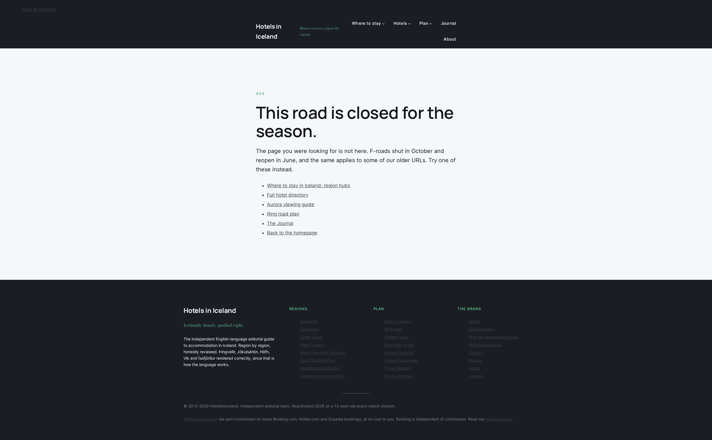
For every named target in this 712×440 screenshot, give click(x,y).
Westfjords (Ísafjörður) (320, 368)
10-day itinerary (399, 376)
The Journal (280, 223)
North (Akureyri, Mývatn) (322, 352)
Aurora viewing (398, 321)
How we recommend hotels (493, 337)
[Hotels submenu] (409, 23)
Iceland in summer (401, 360)
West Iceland (312, 344)
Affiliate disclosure (485, 344)
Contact (476, 352)
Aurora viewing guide (290, 204)
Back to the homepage (292, 233)
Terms (474, 368)
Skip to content (39, 9)
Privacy (475, 360)
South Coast (311, 337)
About (474, 321)
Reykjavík (309, 321)
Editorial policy (482, 329)
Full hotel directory (287, 195)
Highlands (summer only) (322, 376)
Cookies (476, 376)
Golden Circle (397, 337)
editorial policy (499, 419)
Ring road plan (283, 214)
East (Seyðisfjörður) (318, 360)
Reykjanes (309, 329)
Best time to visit (400, 344)
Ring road (393, 329)
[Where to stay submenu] (383, 23)
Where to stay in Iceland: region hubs (308, 185)
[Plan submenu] (430, 23)
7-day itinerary (398, 368)
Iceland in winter (399, 352)
